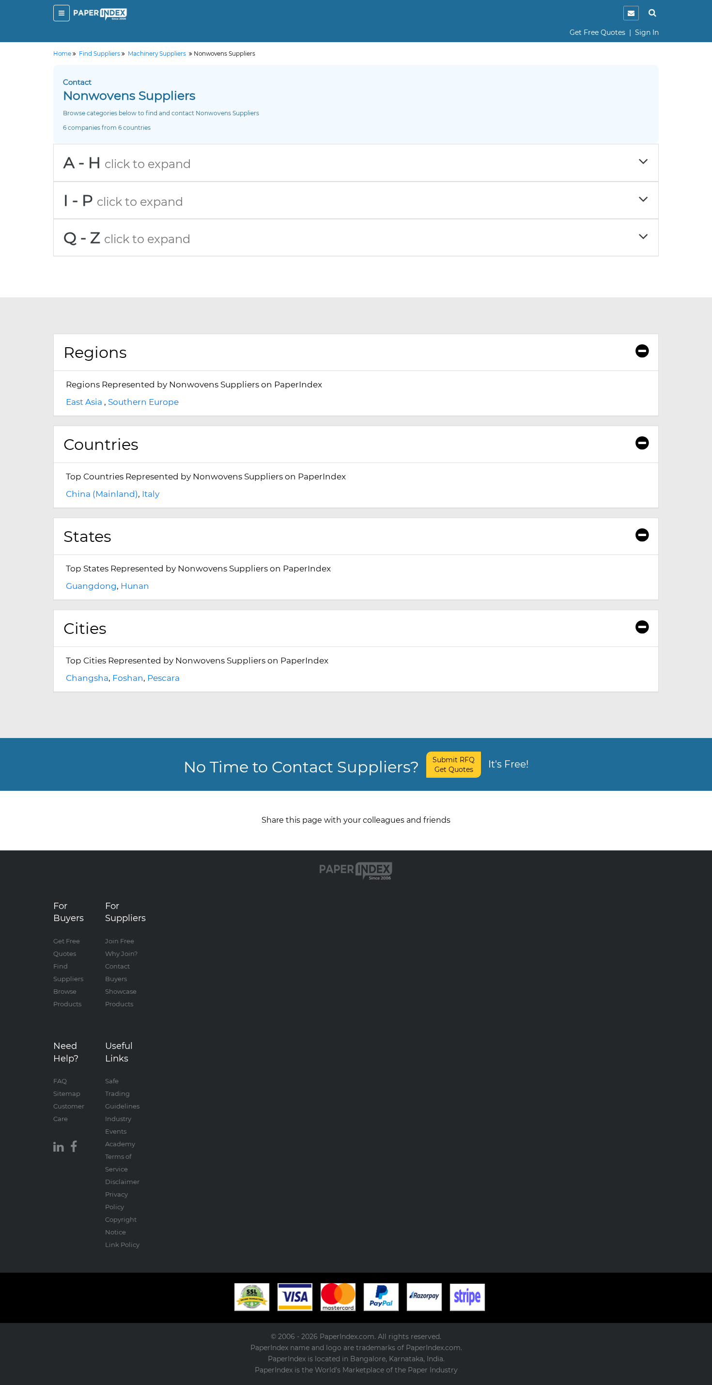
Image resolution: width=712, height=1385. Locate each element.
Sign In (647, 32)
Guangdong (91, 586)
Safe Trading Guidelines (122, 1093)
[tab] (356, 162)
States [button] (87, 536)
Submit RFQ (454, 764)
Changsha (87, 678)
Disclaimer (122, 1181)
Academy (120, 1144)
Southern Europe (143, 402)
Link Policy (122, 1244)
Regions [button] (95, 352)
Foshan (127, 678)
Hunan (135, 586)
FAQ (60, 1081)
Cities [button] (85, 628)
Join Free (119, 941)
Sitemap (66, 1093)
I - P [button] (123, 200)
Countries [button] (101, 444)
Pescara (163, 678)
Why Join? (121, 953)
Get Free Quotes (597, 32)
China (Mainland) (102, 494)
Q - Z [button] (126, 237)
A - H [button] (127, 162)
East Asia (84, 402)
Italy (150, 494)
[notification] (631, 13)
